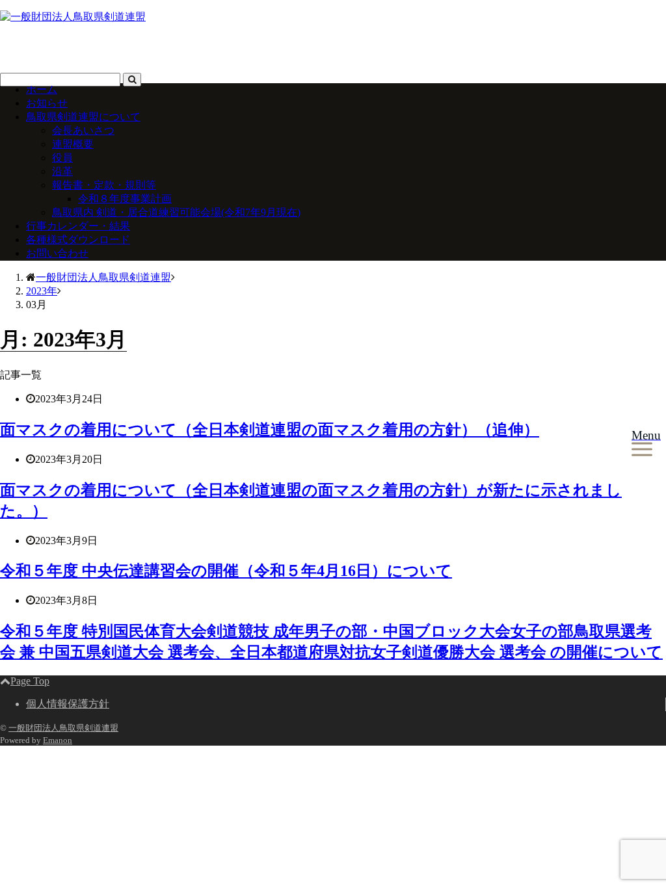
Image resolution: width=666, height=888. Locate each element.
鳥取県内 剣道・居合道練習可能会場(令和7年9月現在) (176, 212)
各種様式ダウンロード (78, 239)
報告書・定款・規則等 (104, 184)
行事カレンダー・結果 (78, 225)
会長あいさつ (83, 130)
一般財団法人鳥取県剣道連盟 (63, 728)
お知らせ (47, 103)
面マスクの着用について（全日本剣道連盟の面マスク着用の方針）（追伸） (269, 429)
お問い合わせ (57, 253)
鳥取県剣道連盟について (83, 116)
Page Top (29, 680)
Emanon (57, 740)
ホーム (41, 89)
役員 (62, 157)
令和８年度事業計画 (125, 198)
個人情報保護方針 (67, 703)
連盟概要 (73, 144)
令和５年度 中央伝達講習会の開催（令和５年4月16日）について (226, 570)
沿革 (62, 171)
